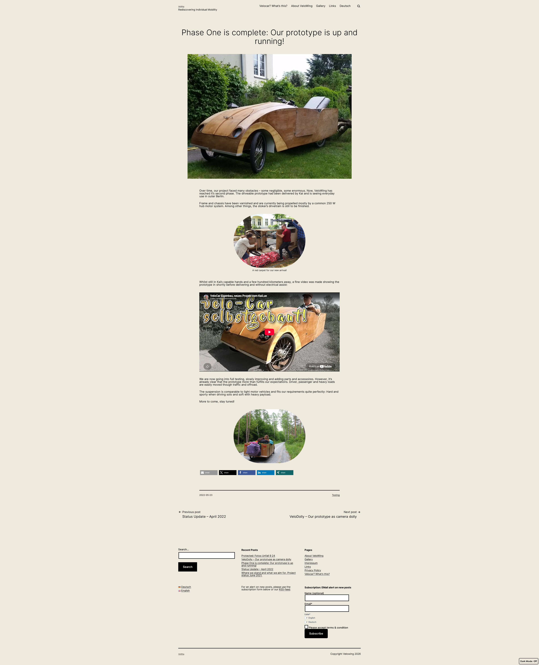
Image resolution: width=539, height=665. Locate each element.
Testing (336, 495)
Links (332, 6)
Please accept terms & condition (328, 627)
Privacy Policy (313, 570)
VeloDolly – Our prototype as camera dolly (266, 559)
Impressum (311, 563)
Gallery (320, 6)
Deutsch (345, 6)
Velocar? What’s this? (273, 6)
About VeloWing (301, 6)
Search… (183, 549)
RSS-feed (284, 589)
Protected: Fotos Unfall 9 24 (258, 555)
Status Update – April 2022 (257, 569)
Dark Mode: (526, 661)
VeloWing (181, 6)
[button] (209, 472)
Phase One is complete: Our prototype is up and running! (267, 564)
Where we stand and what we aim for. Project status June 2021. (268, 574)
